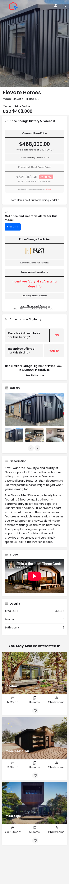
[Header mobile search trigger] (64, 5)
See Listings (33, 375)
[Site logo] (14, 6)
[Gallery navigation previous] (31, 448)
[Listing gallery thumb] (34, 409)
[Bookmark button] (35, 711)
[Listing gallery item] (14, 435)
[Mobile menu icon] (4, 6)
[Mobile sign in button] (55, 5)
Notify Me (11, 227)
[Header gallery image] (34, 43)
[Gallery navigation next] (37, 448)
